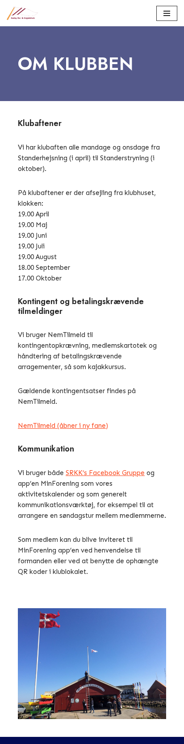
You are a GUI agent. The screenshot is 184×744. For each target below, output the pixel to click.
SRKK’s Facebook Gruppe (105, 473)
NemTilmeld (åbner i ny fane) (63, 426)
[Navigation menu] (166, 13)
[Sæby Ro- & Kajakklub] (24, 13)
